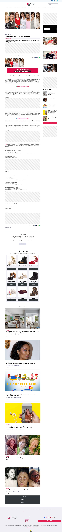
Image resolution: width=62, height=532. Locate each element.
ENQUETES (19, 511)
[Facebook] (51, 0)
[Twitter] (52, 0)
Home (7, 7)
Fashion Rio (7, 38)
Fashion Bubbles (10, 55)
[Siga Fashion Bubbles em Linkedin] (24, 244)
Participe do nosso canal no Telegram (23, 118)
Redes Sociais (8, 424)
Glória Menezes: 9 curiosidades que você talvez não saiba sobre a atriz (22, 458)
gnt (10, 38)
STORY (50, 511)
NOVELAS (31, 511)
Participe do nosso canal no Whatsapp (23, 86)
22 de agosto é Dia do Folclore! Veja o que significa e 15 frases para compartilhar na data (21, 394)
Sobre (26, 517)
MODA (34, 511)
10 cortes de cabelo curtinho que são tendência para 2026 (20, 363)
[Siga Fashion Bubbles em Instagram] (22, 244)
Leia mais (8, 336)
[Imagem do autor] (5, 55)
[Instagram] (54, 0)
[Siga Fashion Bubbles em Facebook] (19, 244)
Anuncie (26, 520)
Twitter (6, 144)
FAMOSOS (27, 511)
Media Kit (27, 519)
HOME (11, 511)
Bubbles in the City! (8, 34)
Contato (26, 521)
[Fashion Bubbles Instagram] (22, 70)
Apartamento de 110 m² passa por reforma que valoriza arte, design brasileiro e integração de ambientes (22, 332)
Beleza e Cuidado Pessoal (10, 362)
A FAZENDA (15, 511)
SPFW (22, 121)
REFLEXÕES (47, 511)
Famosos (7, 456)
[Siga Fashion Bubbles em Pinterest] (25, 244)
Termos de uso (33, 527)
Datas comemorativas (9, 392)
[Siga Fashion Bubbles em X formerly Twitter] (21, 244)
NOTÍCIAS (23, 511)
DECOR (43, 511)
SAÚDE (40, 511)
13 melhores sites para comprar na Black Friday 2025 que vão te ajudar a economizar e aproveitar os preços (50, 73)
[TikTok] (57, 0)
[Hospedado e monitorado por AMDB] (31, 531)
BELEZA (37, 511)
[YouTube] (56, 0)
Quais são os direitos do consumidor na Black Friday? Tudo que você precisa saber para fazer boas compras (50, 60)
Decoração (44, 7)
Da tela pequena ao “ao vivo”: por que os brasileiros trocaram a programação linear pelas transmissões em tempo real (21, 426)
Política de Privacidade (29, 527)
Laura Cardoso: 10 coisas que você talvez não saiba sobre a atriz (22, 490)
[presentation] (22, 318)
